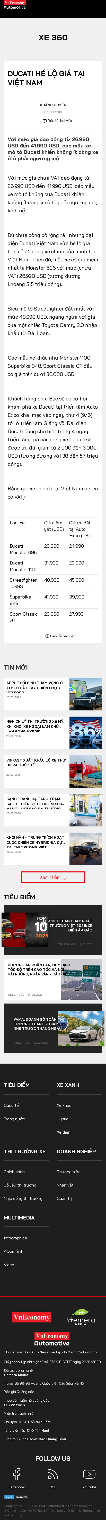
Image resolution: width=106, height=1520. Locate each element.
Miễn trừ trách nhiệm (20, 1413)
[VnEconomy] (31, 1316)
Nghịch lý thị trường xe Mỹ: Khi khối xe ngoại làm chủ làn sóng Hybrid (35, 724)
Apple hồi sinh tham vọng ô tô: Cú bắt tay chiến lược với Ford (34, 685)
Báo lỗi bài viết (59, 120)
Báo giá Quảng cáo (19, 1392)
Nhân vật (65, 1185)
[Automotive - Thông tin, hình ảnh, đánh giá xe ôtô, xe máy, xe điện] (15, 4)
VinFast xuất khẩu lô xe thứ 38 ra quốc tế (36, 763)
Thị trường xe (25, 1151)
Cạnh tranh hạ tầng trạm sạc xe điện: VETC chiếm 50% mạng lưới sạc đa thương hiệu (35, 802)
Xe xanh (68, 1085)
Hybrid (62, 1118)
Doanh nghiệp (76, 1151)
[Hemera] (80, 1317)
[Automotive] (53, 1338)
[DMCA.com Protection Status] (17, 1497)
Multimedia (19, 1217)
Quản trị (64, 1198)
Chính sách (14, 1171)
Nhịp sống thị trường (23, 1198)
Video (9, 1264)
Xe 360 (53, 37)
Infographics (15, 1237)
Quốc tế (11, 1105)
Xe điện (63, 1132)
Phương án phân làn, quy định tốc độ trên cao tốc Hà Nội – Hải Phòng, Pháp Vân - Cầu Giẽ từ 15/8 (39, 969)
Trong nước (66, 944)
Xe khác (64, 1105)
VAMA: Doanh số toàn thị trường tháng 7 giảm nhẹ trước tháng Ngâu (39, 1024)
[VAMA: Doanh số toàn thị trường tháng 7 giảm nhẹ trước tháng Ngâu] (81, 1028)
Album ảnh (13, 1251)
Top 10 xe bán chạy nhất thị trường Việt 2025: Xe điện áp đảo (67, 925)
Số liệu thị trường (20, 1185)
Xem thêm (51, 877)
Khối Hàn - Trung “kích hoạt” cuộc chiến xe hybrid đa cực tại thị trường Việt (36, 840)
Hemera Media (16, 1375)
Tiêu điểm (19, 897)
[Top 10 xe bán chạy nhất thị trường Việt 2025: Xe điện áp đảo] (25, 930)
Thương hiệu (68, 1171)
